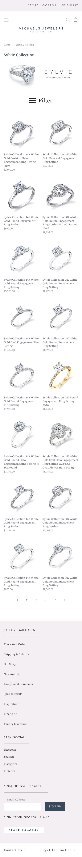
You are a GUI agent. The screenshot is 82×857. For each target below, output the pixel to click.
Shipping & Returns (16, 654)
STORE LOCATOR (42, 5)
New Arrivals (12, 674)
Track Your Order (14, 644)
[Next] (65, 601)
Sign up (55, 806)
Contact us (14, 850)
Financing (10, 714)
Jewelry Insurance (15, 724)
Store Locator (24, 830)
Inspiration (11, 704)
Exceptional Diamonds (18, 684)
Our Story (10, 664)
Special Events (13, 694)
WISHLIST (70, 5)
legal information (57, 850)
